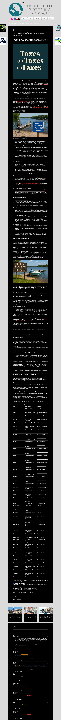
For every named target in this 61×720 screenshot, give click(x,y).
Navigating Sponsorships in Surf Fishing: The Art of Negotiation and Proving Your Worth (14, 617)
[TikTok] (19, 19)
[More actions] (47, 30)
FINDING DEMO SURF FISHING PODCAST (39, 9)
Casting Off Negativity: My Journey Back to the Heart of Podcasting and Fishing (46, 617)
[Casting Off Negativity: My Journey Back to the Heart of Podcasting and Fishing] (46, 610)
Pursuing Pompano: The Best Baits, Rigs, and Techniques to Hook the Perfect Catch (30, 617)
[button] (51, 23)
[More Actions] (47, 636)
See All (52, 604)
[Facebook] (15, 19)
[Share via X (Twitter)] (15, 596)
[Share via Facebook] (13, 596)
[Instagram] (12, 19)
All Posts (9, 23)
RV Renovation (14, 23)
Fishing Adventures (21, 23)
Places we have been (29, 23)
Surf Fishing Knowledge (37, 23)
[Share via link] (20, 596)
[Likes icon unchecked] (15, 648)
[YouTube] (17, 19)
